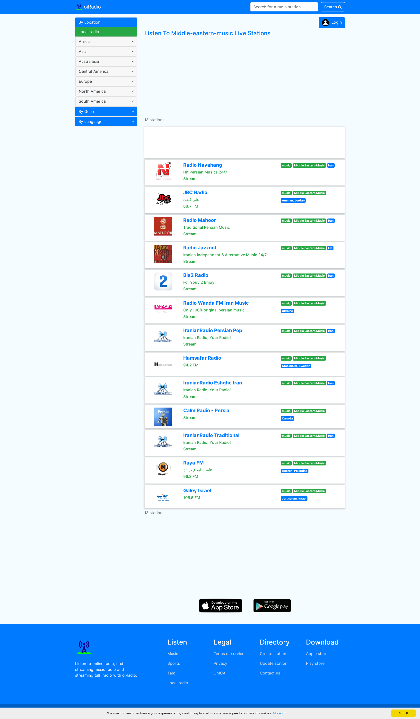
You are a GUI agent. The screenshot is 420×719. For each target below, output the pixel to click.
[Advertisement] (104, 205)
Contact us (270, 673)
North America (92, 91)
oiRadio (91, 7)
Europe (85, 81)
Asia (83, 51)
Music (172, 653)
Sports (173, 663)
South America (92, 101)
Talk (171, 673)
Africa (84, 41)
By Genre (87, 111)
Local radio (89, 31)
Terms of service (229, 653)
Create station (273, 653)
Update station (273, 663)
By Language (90, 121)
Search (331, 6)
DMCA (220, 673)
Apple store (316, 653)
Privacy (220, 663)
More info (280, 713)
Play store (315, 663)
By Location (89, 22)
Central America (93, 71)
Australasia (89, 61)
